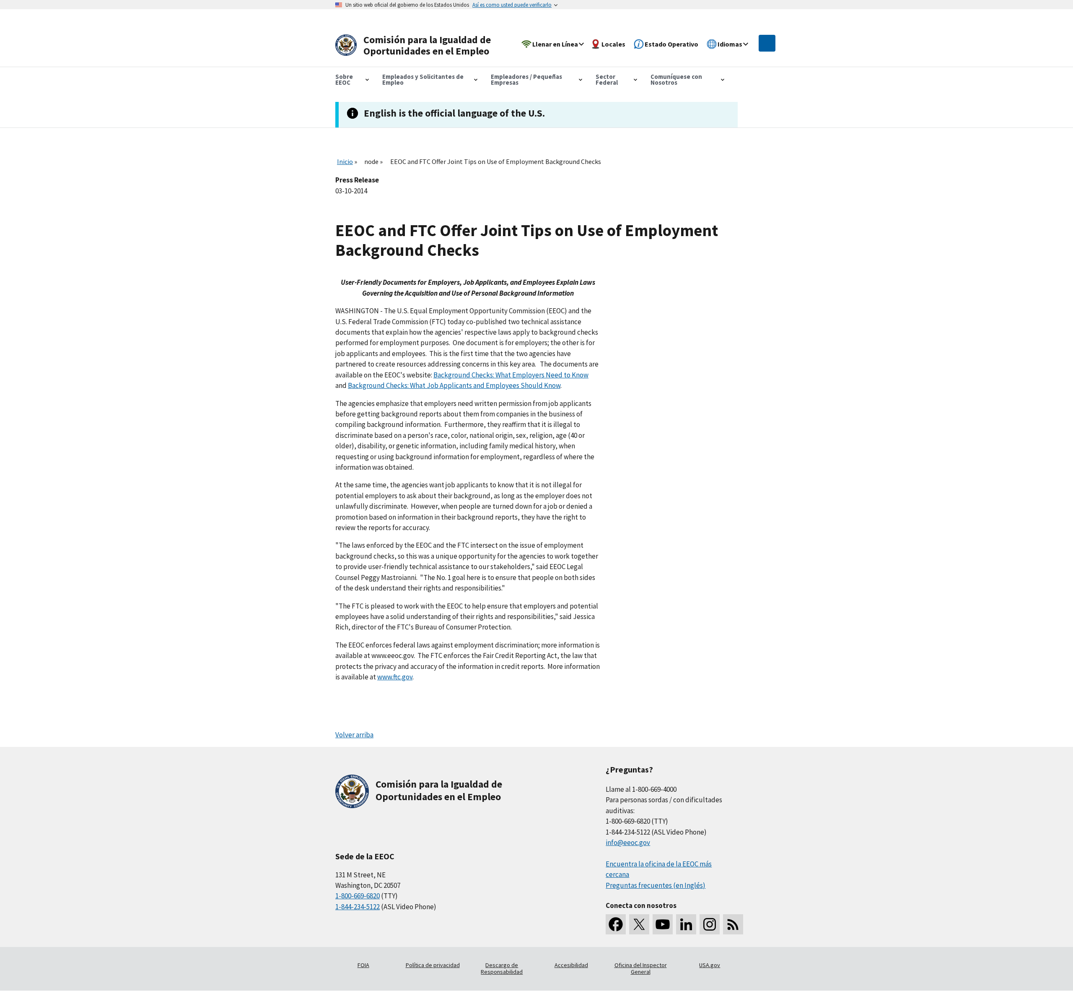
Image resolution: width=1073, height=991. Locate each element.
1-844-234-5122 (357, 906)
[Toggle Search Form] (767, 43)
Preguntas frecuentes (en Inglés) (655, 885)
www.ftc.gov (394, 676)
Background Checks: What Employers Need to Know (510, 375)
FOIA (363, 965)
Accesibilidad (571, 965)
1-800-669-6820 (357, 895)
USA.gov (709, 965)
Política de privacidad (433, 965)
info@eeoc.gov (628, 842)
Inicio (345, 161)
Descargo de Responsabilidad (502, 968)
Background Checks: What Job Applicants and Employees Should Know (454, 385)
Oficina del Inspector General (640, 968)
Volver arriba (354, 734)
